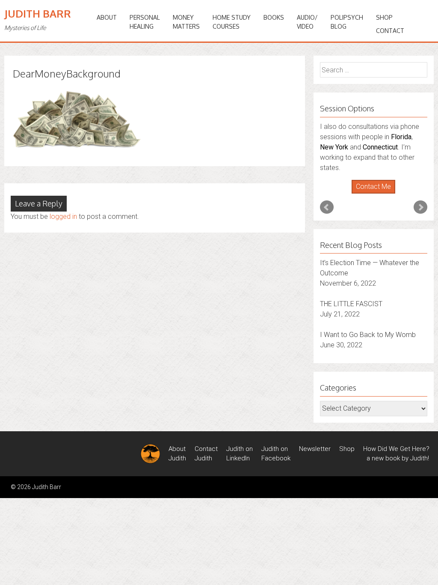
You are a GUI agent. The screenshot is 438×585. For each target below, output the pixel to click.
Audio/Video (307, 22)
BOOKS (273, 17)
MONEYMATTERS (186, 22)
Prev (327, 207)
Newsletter (315, 449)
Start (370, 193)
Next (420, 207)
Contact (390, 30)
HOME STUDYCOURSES (232, 22)
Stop (377, 193)
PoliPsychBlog (347, 22)
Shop (384, 17)
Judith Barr (37, 13)
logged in (63, 216)
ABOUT (107, 17)
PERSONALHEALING (145, 22)
